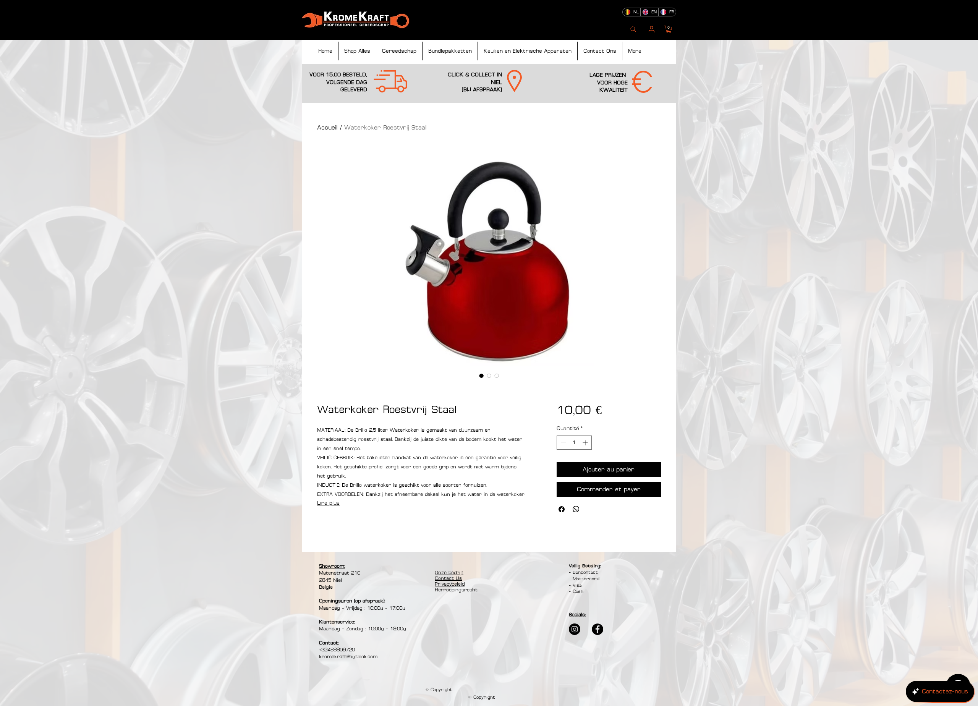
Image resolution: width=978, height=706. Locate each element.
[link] (668, 29)
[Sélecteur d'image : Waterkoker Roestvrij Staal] (481, 375)
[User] (651, 29)
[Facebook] (597, 629)
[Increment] (586, 442)
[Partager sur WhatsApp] (576, 509)
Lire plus (328, 503)
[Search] (633, 29)
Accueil (327, 127)
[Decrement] (562, 442)
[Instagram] (574, 629)
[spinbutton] (574, 442)
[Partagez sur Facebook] (561, 509)
